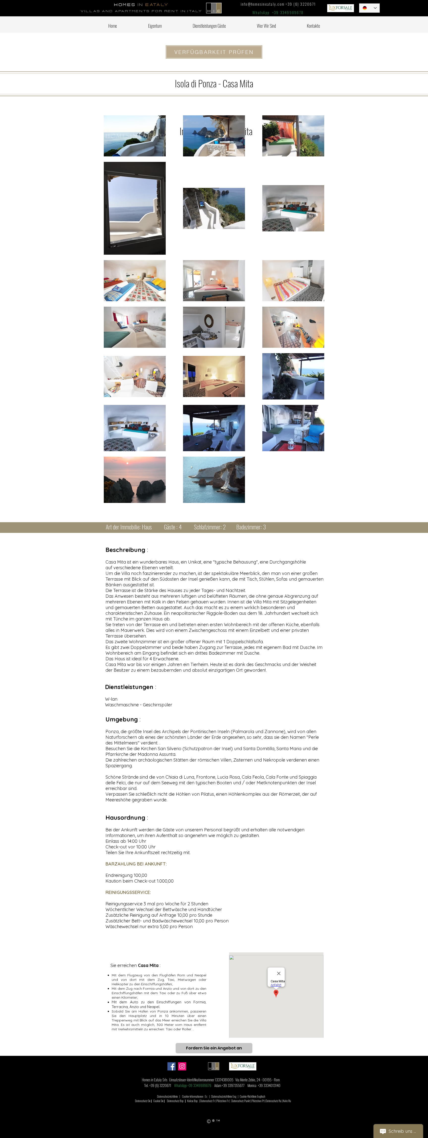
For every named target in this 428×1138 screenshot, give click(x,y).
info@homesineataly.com (263, 4)
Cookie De (158, 1101)
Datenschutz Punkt (240, 1101)
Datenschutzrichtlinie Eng (223, 1096)
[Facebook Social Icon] (171, 1066)
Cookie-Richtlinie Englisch (252, 1096)
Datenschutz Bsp (175, 1101)
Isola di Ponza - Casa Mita (214, 83)
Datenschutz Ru (273, 1101)
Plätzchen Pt (258, 1101)
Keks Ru (287, 1101)
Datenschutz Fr (207, 1101)
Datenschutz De (143, 1101)
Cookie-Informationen (192, 1096)
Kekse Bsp (192, 1101)
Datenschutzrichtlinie (167, 1096)
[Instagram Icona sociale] (182, 1066)
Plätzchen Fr (222, 1101)
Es (206, 1096)
